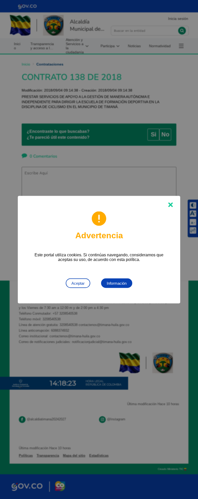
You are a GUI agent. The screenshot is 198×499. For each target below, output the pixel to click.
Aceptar (78, 283)
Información (117, 283)
